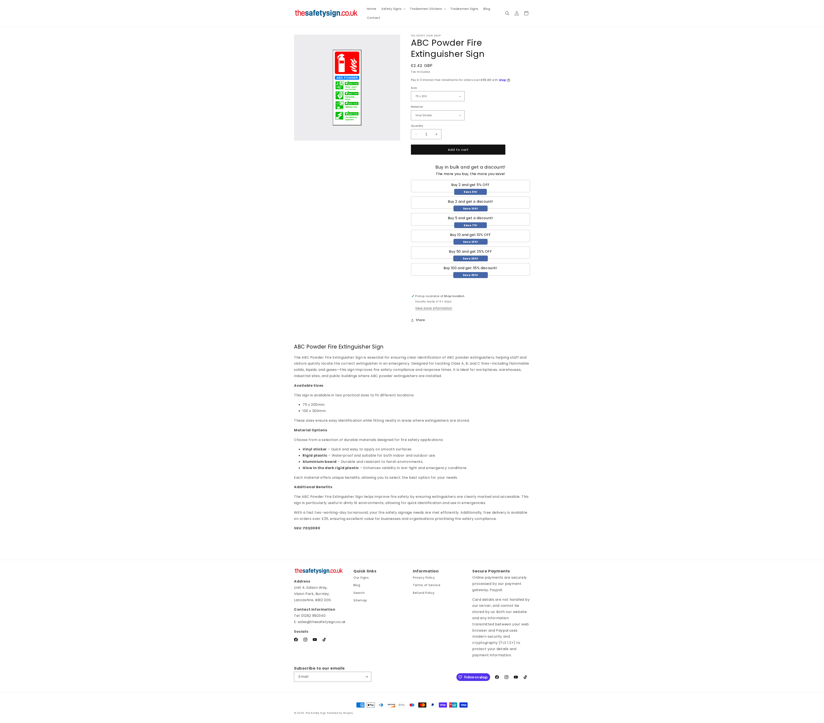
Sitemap (360, 600)
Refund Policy (424, 593)
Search (359, 593)
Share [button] (420, 320)
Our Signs (361, 578)
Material (417, 107)
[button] (393, 8)
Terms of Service (427, 585)
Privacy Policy (424, 578)
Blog (356, 585)
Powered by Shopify (340, 713)
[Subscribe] (366, 677)
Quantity (417, 126)
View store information (433, 308)
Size (414, 88)
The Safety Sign (315, 713)
